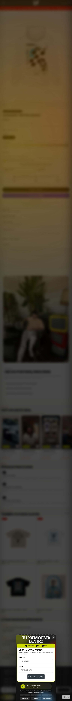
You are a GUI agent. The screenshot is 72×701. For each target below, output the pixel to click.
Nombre (22, 657)
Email (21, 666)
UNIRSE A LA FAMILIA (36, 677)
